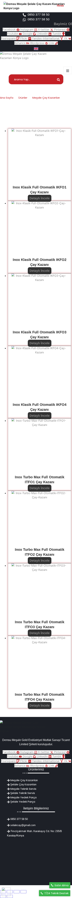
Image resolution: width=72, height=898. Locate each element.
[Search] (57, 79)
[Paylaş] (17, 891)
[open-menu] (67, 70)
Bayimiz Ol (63, 24)
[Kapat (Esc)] (23, 891)
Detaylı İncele (40, 198)
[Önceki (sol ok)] (3, 896)
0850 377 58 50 (38, 14)
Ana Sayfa (6, 97)
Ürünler (22, 97)
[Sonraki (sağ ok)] (10, 896)
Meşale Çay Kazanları (46, 97)
